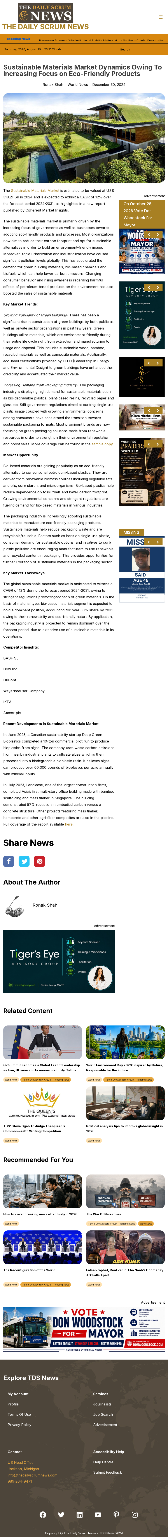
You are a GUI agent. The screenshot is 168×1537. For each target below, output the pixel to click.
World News (78, 84)
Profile (13, 1404)
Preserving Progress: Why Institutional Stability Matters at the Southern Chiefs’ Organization (101, 38)
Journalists (102, 1404)
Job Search (103, 1414)
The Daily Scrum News (45, 27)
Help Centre (103, 1462)
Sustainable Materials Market (35, 190)
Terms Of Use (19, 1414)
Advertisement (105, 1425)
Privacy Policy (19, 1425)
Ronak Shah (45, 905)
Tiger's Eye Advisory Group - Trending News (45, 1079)
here (69, 824)
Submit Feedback (107, 1472)
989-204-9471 (20, 1481)
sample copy (102, 444)
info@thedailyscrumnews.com (32, 1475)
